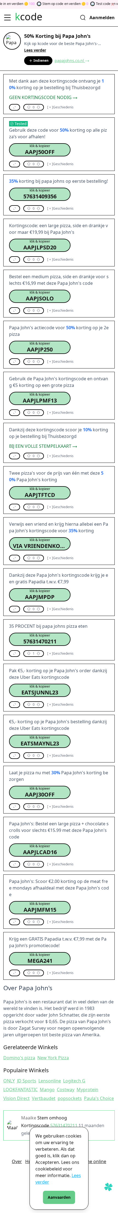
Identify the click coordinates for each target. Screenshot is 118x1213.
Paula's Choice (99, 1098)
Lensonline (49, 1081)
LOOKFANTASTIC (20, 1090)
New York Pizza (53, 1058)
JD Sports (26, 1081)
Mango (47, 1090)
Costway (65, 1090)
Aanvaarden (59, 1197)
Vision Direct (16, 1098)
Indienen (41, 60)
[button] (14, 107)
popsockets (70, 1098)
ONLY (9, 1081)
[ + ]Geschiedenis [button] (60, 107)
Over (17, 1161)
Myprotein (87, 1090)
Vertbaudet (43, 1098)
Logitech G (74, 1081)
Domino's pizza (19, 1058)
